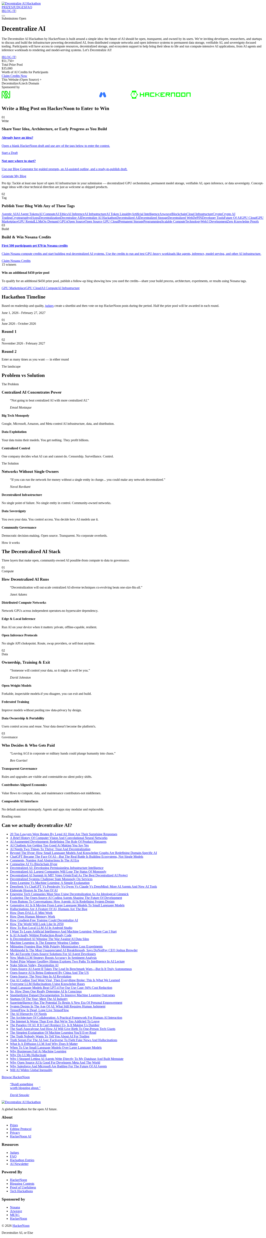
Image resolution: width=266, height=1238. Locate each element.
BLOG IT (9, 11)
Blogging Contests (22, 1183)
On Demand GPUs (55, 221)
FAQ (29, 7)
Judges (14, 1152)
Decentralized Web (180, 217)
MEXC (15, 1215)
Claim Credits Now (14, 76)
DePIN (197, 217)
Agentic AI (9, 214)
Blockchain (178, 214)
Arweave (165, 214)
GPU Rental (26, 221)
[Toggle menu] (3, 15)
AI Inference (76, 214)
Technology (193, 221)
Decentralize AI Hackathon (99, 217)
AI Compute (47, 214)
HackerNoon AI (20, 1136)
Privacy (15, 1132)
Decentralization (49, 217)
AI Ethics (61, 214)
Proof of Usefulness (23, 1187)
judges (49, 305)
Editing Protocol (20, 1129)
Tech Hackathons (21, 1191)
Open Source (76, 221)
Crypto (217, 214)
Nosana (15, 1207)
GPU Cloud (249, 217)
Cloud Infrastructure (199, 214)
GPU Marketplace (14, 288)
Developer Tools (213, 217)
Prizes (14, 1125)
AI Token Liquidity (119, 214)
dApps (34, 217)
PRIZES (7, 7)
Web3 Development (214, 221)
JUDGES (19, 7)
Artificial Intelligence (145, 214)
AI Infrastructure (95, 214)
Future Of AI (232, 217)
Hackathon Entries (22, 1160)
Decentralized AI (128, 217)
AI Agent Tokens (27, 214)
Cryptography (21, 217)
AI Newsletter (19, 1164)
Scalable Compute (173, 221)
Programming (152, 221)
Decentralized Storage (153, 217)
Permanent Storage (131, 221)
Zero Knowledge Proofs (243, 221)
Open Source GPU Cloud (102, 221)
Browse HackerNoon (16, 1077)
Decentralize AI (70, 217)
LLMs (38, 221)
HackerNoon (18, 1180)
